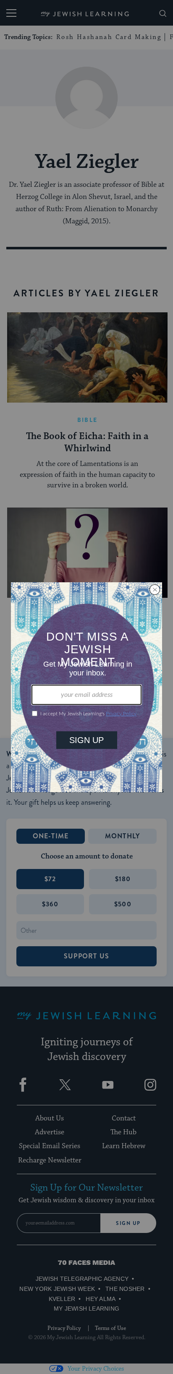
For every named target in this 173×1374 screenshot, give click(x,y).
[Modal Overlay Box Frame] (86, 687)
